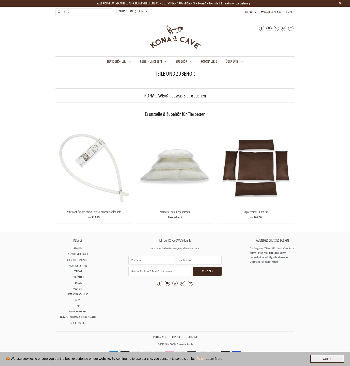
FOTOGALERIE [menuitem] (209, 61)
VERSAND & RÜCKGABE (78, 254)
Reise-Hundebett (151, 61)
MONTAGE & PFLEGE (78, 265)
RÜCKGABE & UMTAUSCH (78, 260)
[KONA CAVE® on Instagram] (283, 28)
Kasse (289, 12)
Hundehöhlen (117, 61)
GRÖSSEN (78, 248)
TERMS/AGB (192, 336)
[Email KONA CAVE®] (290, 28)
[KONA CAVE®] (175, 38)
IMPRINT (176, 336)
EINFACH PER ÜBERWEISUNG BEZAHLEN (78, 317)
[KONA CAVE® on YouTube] (269, 28)
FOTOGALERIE (78, 277)
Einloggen (250, 12)
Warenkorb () (272, 12)
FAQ (78, 306)
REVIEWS (78, 283)
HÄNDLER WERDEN (77, 311)
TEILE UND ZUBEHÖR (175, 73)
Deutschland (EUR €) (130, 11)
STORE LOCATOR (77, 323)
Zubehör (182, 61)
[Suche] (59, 12)
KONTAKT (78, 271)
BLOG (77, 300)
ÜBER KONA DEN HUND (77, 294)
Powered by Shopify (185, 344)
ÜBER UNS (232, 61)
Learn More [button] (214, 358)
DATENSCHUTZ (159, 336)
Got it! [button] (327, 358)
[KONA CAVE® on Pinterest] (276, 28)
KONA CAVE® (170, 344)
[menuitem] (119, 61)
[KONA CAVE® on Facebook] (261, 28)
